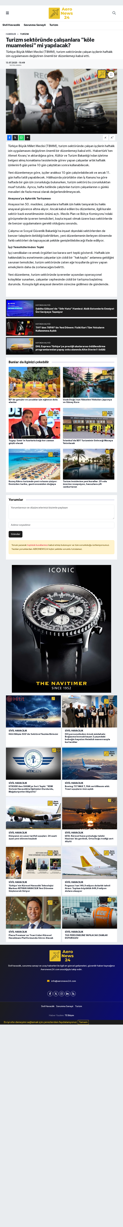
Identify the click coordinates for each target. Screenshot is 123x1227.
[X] (55, 993)
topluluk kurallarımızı (38, 545)
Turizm (53, 25)
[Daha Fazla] (27, 137)
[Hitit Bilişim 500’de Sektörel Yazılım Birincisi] (33, 711)
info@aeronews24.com (63, 981)
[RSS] (73, 993)
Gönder (15, 534)
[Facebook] (50, 993)
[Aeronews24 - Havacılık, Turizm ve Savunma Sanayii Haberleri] (61, 13)
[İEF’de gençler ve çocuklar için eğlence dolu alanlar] (34, 382)
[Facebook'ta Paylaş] (9, 137)
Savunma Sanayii (35, 25)
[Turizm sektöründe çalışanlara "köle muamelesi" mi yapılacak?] (61, 101)
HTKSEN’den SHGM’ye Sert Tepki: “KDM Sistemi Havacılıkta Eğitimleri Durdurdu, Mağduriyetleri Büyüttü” (31, 789)
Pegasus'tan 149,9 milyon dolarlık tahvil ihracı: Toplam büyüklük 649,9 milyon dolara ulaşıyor (87, 888)
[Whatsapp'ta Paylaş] (21, 137)
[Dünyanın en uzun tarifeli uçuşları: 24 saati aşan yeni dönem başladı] (33, 813)
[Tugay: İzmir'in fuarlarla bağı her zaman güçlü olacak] (34, 423)
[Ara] (114, 13)
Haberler (11, 34)
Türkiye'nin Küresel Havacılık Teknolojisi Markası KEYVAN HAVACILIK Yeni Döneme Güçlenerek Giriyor (31, 888)
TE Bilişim (69, 1015)
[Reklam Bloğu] (61, 628)
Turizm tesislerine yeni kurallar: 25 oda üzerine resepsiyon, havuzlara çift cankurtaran (85, 484)
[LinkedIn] (67, 993)
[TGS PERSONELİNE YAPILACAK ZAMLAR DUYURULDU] (89, 913)
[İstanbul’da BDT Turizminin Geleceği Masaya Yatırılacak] (89, 423)
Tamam (83, 1022)
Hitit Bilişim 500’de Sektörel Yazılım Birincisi (33, 734)
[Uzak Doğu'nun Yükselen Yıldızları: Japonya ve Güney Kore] (89, 382)
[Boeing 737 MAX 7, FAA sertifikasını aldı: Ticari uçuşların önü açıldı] (89, 764)
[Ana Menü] (7, 13)
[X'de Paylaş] (15, 137)
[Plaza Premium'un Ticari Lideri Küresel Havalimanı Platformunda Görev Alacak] (33, 913)
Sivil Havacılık (11, 25)
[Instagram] (61, 993)
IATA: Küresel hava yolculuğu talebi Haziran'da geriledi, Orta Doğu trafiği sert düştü (89, 839)
